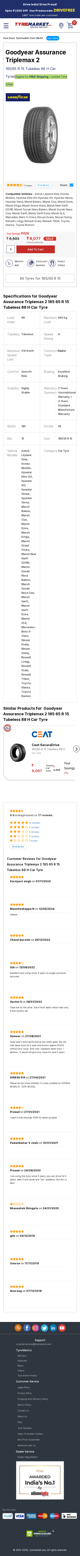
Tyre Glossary (24, 1428)
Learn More (52, 38)
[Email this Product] (71, 185)
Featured (22, 1360)
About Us (22, 1416)
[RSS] (18, 1328)
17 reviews (27, 186)
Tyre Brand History (27, 1375)
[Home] (33, 25)
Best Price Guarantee (28, 1439)
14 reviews (34, 823)
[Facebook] (27, 1328)
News (20, 1365)
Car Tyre (36, 753)
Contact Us (23, 1410)
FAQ (19, 1422)
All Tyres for (40, 278)
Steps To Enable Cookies (30, 1434)
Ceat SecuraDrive (45, 745)
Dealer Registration (27, 1457)
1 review (33, 840)
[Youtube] (62, 1328)
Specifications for (36, 302)
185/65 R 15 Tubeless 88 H (48, 749)
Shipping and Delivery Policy (32, 1399)
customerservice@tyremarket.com (33, 1344)
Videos (20, 1370)
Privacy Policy (24, 1393)
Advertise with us (26, 1445)
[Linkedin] (53, 1328)
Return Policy (24, 1404)
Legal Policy (23, 1387)
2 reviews (34, 827)
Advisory (21, 1355)
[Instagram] (35, 1328)
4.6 (12, 815)
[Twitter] (44, 1328)
